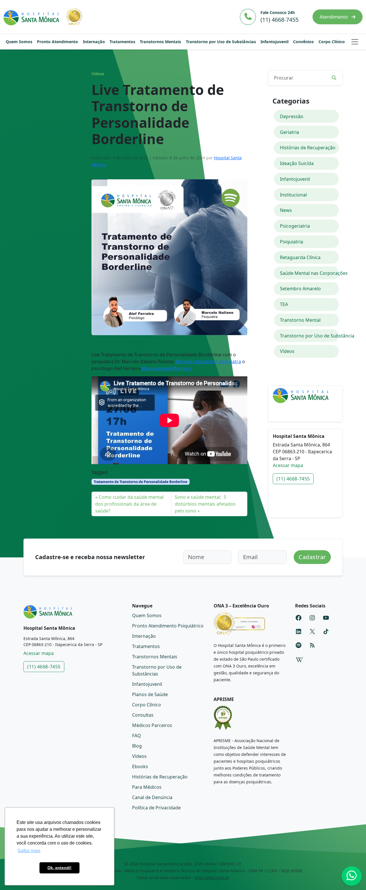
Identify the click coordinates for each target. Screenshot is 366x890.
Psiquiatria (291, 242)
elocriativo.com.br (212, 877)
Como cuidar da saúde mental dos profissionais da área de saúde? (129, 504)
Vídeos (98, 74)
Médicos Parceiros (152, 725)
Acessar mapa (288, 465)
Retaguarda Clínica (300, 257)
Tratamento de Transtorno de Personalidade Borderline (140, 481)
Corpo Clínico (332, 41)
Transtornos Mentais (160, 41)
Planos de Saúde (150, 694)
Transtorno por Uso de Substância (309, 336)
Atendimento (334, 17)
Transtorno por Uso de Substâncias (221, 41)
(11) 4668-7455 (293, 479)
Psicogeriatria (295, 226)
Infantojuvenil (274, 41)
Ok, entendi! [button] (59, 867)
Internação (94, 41)
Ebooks (140, 766)
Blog (137, 746)
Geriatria (289, 132)
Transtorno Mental (300, 320)
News (286, 210)
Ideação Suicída (297, 163)
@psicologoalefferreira (166, 368)
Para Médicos (147, 787)
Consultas (143, 715)
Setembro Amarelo (300, 288)
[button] (355, 41)
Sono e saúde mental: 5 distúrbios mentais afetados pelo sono (205, 504)
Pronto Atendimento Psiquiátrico (168, 626)
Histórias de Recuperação (307, 147)
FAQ (136, 735)
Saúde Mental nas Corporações (309, 273)
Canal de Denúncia (152, 797)
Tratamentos (122, 41)
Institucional (293, 195)
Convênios (303, 41)
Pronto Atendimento (57, 41)
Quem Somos (19, 41)
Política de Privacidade (156, 807)
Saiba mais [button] (28, 850)
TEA (284, 304)
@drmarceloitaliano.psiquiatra (208, 361)
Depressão (291, 116)
